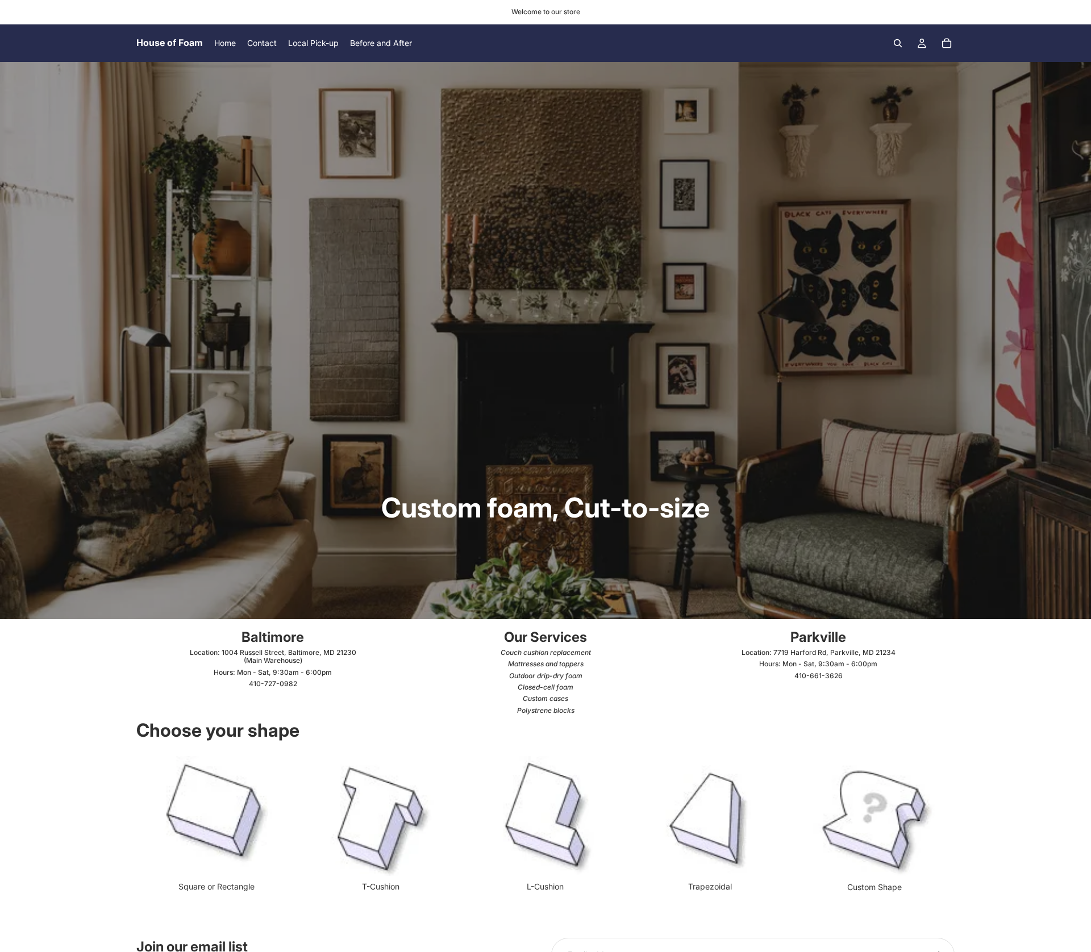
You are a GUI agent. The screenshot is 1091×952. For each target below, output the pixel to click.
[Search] (897, 43)
